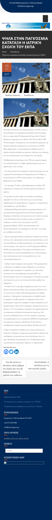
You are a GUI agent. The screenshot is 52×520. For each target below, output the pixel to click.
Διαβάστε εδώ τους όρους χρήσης (16, 438)
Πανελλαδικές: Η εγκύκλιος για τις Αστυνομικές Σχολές (38, 365)
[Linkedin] (16, 351)
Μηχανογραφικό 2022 (12, 397)
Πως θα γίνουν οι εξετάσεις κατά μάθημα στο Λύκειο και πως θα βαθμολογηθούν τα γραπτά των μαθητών (13, 368)
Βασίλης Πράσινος (12, 95)
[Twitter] (11, 351)
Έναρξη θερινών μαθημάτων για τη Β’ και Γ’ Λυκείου (23, 406)
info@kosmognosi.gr (25, 6)
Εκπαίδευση (29, 95)
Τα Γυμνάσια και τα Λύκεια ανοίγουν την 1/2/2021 (22, 402)
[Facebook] (6, 351)
